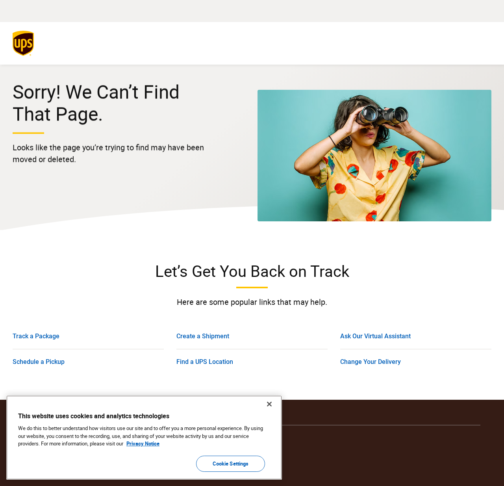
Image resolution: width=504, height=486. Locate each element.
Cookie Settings (231, 463)
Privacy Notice (142, 443)
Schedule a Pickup (39, 361)
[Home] (25, 43)
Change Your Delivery (370, 361)
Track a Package (36, 336)
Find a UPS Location (204, 361)
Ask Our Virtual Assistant (375, 336)
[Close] (269, 404)
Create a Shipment (202, 336)
